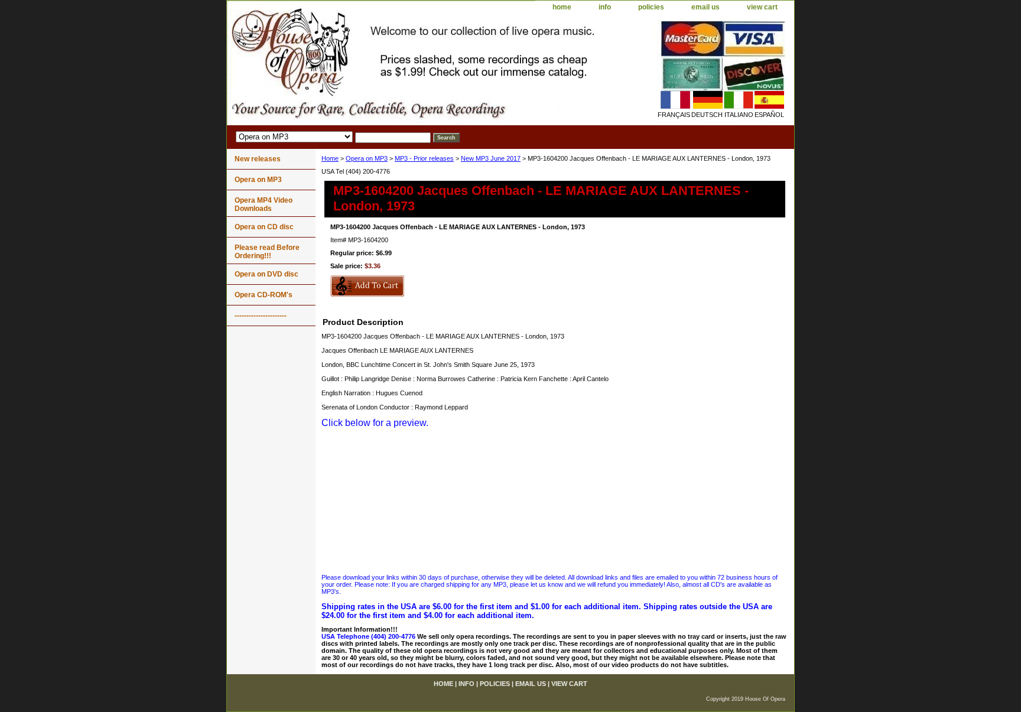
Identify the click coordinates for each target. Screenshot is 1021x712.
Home (330, 158)
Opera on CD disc (264, 227)
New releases (258, 159)
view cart (762, 7)
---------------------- (261, 315)
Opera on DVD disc (266, 274)
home (561, 7)
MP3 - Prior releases (424, 158)
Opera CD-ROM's (263, 295)
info (605, 7)
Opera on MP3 (367, 158)
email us (705, 7)
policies (651, 7)
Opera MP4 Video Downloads (263, 204)
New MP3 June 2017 (491, 158)
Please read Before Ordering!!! (267, 251)
